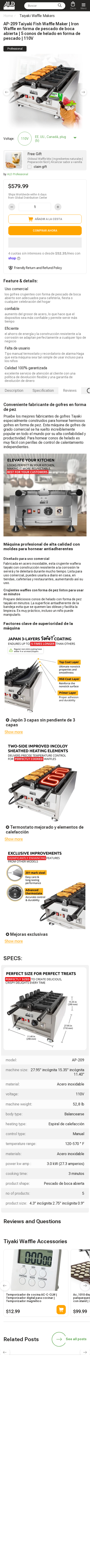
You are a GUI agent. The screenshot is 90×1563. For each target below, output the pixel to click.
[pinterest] (77, 1417)
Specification (43, 390)
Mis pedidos (11, 1476)
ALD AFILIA (57, 1449)
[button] (45, 243)
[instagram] (56, 1417)
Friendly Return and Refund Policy (38, 268)
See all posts (76, 1339)
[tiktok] (12, 1417)
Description (14, 390)
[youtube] (66, 1417)
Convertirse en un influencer (67, 1456)
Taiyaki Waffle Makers (37, 16)
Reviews (70, 390)
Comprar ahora (45, 230)
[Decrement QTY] (11, 206)
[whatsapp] (34, 1417)
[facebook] (45, 1417)
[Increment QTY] (57, 206)
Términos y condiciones (65, 1495)
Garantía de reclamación (19, 1482)
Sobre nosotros (59, 1489)
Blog (6, 1449)
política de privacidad (64, 1501)
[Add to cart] (61, 1309)
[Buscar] (60, 5)
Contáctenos (11, 1489)
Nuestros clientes (61, 1482)
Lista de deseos (59, 1476)
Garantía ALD (11, 1456)
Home (8, 16)
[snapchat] (23, 1417)
